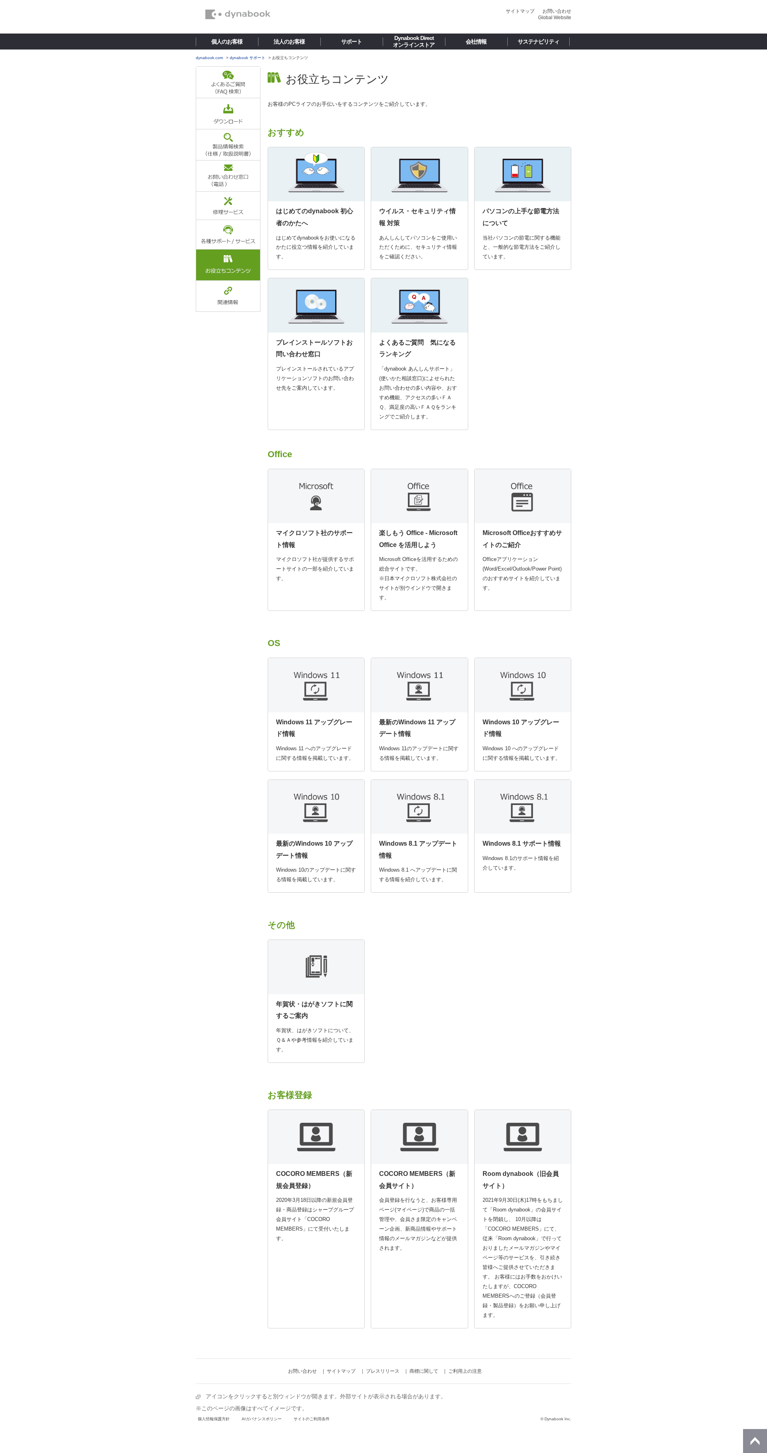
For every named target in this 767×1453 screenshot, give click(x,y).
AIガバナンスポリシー (262, 1419)
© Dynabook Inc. (555, 1419)
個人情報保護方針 (214, 1419)
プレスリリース (382, 1371)
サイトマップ (520, 11)
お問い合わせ (556, 11)
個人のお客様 (226, 41)
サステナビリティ (538, 41)
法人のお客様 (289, 41)
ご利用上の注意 (465, 1371)
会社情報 (476, 41)
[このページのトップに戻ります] (755, 1441)
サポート (351, 41)
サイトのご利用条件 (312, 1419)
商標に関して (423, 1371)
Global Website (554, 17)
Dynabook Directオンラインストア (414, 41)
